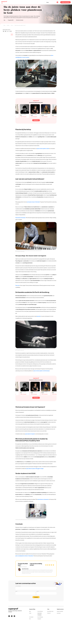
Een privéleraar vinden (50, 611)
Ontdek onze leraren (65, 2)
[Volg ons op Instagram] (14, 616)
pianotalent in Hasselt (29, 433)
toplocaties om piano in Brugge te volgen (34, 468)
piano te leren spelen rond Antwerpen (42, 370)
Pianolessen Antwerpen (20, 217)
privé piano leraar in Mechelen (33, 201)
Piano (12, 25)
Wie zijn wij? (49, 613)
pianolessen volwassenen (43, 499)
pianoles (38, 316)
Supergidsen (39, 618)
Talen (30, 618)
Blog (4, 25)
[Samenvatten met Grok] (9, 31)
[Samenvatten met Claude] (5, 31)
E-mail (37, 591)
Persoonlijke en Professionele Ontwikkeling (40, 614)
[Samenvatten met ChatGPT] (3, 31)
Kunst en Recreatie (40, 611)
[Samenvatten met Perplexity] (11, 31)
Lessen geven (59, 613)
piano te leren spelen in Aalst (43, 148)
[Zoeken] (57, 2)
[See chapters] (11, 34)
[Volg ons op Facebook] (9, 616)
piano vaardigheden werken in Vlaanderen (24, 555)
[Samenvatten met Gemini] (7, 31)
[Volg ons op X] (11, 616)
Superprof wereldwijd (60, 611)
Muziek (8, 25)
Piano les (17, 285)
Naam (16, 591)
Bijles (30, 611)
